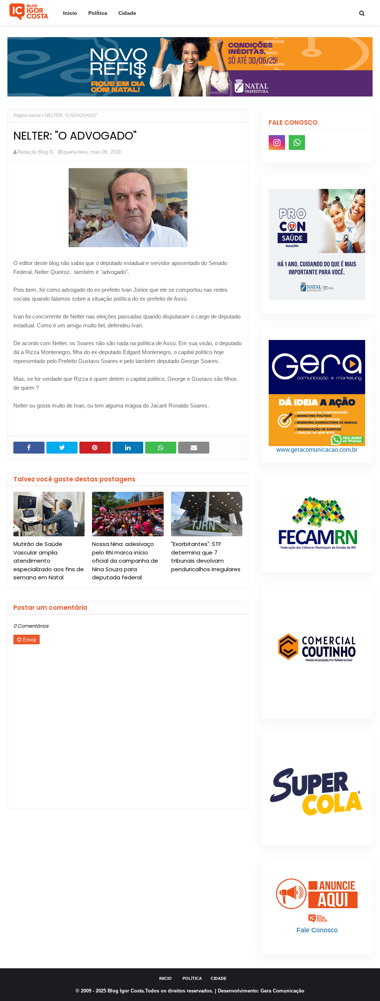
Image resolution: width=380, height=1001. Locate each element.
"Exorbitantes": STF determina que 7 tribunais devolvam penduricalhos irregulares (205, 556)
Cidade (218, 978)
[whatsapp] (297, 142)
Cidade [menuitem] (127, 13)
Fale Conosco (317, 930)
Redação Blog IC (36, 152)
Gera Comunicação (282, 991)
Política (192, 978)
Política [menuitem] (97, 13)
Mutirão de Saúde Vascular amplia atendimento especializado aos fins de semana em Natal (48, 560)
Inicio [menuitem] (70, 13)
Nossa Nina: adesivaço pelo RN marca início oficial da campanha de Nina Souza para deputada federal (125, 560)
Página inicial (27, 115)
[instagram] (277, 142)
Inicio (165, 978)
